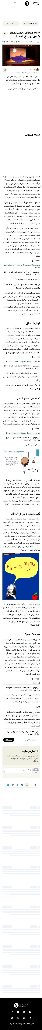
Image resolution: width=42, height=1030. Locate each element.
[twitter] (24, 1011)
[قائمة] (10, 3)
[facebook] (30, 1011)
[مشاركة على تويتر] (17, 785)
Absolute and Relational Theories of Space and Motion (22, 266)
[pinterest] (24, 1018)
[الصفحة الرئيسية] (31, 3)
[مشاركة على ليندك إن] (8, 785)
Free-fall (36, 683)
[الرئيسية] (38, 41)
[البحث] (15, 3)
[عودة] (4, 33)
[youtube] (18, 1011)
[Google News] (18, 1018)
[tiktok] (30, 1018)
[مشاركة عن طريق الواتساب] (13, 785)
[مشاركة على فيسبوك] (22, 785)
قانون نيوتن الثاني (26, 643)
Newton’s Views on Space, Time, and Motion (23, 361)
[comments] (35, 785)
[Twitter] (12, 1018)
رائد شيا (32, 69)
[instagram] (12, 1011)
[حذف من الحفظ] (4, 70)
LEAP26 (9, 23)
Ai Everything (29, 23)
